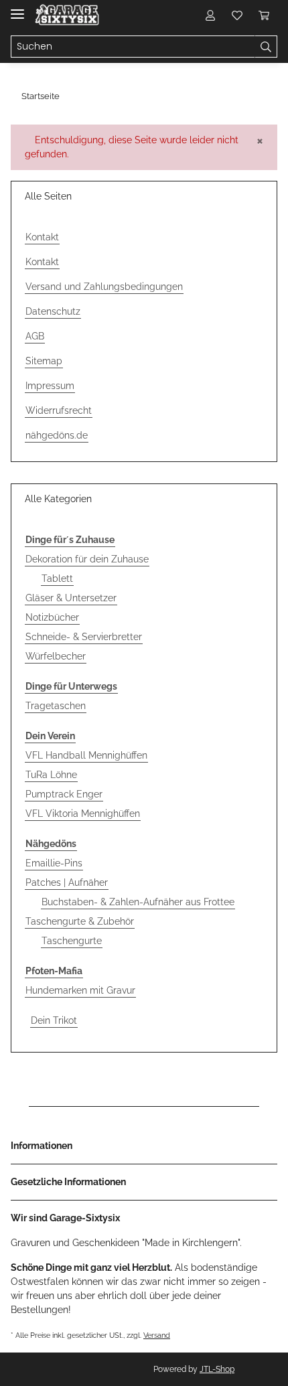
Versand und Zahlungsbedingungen (104, 286)
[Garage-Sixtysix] (67, 15)
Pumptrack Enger (63, 794)
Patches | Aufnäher (66, 882)
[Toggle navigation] (17, 8)
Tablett (57, 578)
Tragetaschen (55, 705)
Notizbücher (52, 617)
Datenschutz (52, 311)
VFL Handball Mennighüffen (86, 755)
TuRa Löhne (51, 774)
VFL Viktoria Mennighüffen (82, 813)
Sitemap (43, 361)
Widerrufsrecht (58, 410)
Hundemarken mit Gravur (80, 990)
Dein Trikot (54, 1020)
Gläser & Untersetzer (71, 598)
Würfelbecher (55, 656)
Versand (156, 1335)
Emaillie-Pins (53, 863)
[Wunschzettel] (237, 14)
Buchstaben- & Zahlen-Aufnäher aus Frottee (138, 902)
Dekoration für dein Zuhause (87, 559)
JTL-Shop (217, 1369)
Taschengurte (72, 940)
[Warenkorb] (263, 14)
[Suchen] (266, 46)
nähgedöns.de (56, 435)
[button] (210, 14)
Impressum (49, 385)
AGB (34, 336)
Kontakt (42, 237)
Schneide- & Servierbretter (83, 636)
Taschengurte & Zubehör (79, 921)
